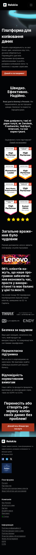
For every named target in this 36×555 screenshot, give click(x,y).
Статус (5, 516)
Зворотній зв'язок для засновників (14, 491)
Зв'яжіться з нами (8, 505)
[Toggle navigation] (31, 5)
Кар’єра (4, 508)
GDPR (4, 541)
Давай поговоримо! (18, 142)
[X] (10, 459)
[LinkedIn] (7, 459)
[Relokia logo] (9, 441)
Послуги (5, 483)
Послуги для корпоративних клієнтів (15, 488)
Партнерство (7, 486)
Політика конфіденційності (11, 528)
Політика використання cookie (13, 531)
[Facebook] (3, 459)
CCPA (4, 544)
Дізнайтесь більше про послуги (18, 427)
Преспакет (6, 513)
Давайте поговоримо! (14, 73)
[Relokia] (10, 5)
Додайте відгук (7, 511)
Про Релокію (6, 503)
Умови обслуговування (10, 539)
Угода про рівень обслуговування (14, 536)
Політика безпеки (8, 533)
